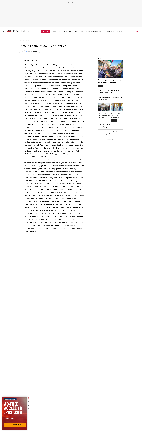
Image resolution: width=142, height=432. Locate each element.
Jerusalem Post (23, 40)
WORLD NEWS (68, 31)
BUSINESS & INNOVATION (93, 31)
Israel (29, 40)
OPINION (119, 31)
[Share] (21, 51)
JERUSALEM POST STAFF (32, 58)
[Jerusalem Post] (18, 31)
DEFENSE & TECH (109, 31)
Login (136, 31)
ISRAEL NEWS (57, 31)
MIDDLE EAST (79, 31)
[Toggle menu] (3, 31)
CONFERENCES (45, 31)
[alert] (14, 413)
